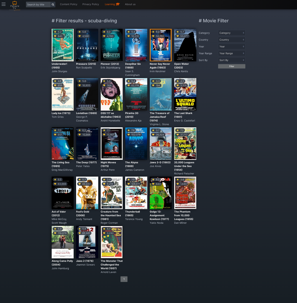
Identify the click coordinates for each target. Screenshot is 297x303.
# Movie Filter (214, 20)
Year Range (205, 53)
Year (201, 46)
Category (204, 32)
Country (203, 39)
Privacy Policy (90, 4)
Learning (110, 4)
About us (130, 4)
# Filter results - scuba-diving (84, 20)
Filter (231, 66)
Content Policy (68, 4)
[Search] (52, 4)
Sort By (203, 60)
